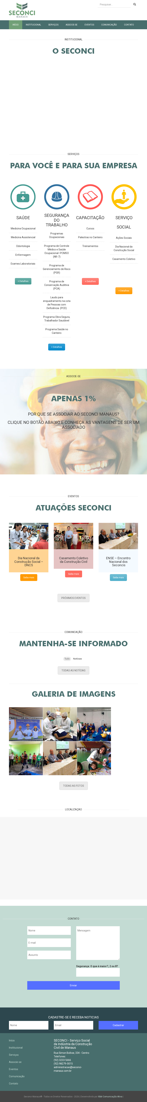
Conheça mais (126, 125)
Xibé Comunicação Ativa (110, 1096)
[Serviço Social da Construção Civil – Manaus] (22, 10)
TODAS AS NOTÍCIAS (73, 670)
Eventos (89, 24)
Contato (129, 24)
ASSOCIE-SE (73, 447)
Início (16, 24)
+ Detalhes (23, 281)
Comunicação (109, 24)
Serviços (53, 24)
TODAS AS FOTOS (73, 785)
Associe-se (71, 24)
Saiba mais (28, 577)
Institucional (33, 24)
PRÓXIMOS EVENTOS (73, 598)
